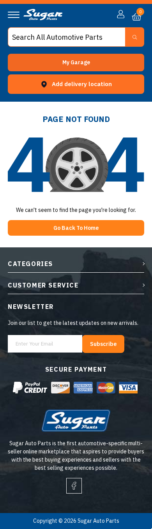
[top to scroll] (129, 491)
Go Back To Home (76, 227)
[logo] (42, 18)
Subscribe (103, 343)
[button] (76, 62)
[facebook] (74, 486)
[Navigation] (13, 15)
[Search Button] (134, 37)
